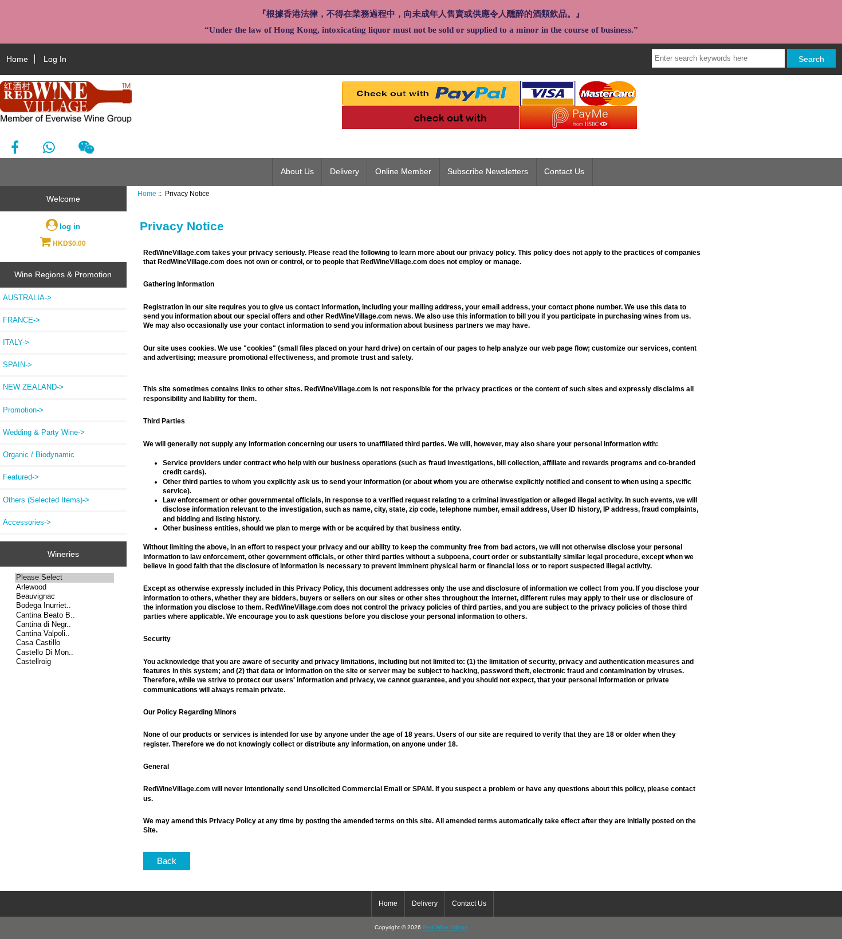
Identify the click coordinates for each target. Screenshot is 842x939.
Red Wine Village (445, 927)
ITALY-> (16, 342)
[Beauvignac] (64, 596)
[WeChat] (86, 147)
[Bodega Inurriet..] (64, 605)
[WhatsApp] (48, 147)
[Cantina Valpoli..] (64, 633)
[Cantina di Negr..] (64, 624)
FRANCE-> (21, 320)
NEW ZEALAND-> (33, 387)
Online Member (403, 171)
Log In (55, 59)
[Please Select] (64, 577)
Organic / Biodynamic (38, 454)
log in (70, 226)
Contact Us (564, 171)
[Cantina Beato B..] (64, 615)
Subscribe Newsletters (487, 171)
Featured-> (21, 477)
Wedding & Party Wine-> (44, 432)
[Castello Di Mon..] (64, 652)
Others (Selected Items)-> (46, 500)
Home (17, 59)
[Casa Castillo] (64, 642)
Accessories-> (27, 522)
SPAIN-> (17, 364)
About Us (297, 171)
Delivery (344, 171)
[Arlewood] (64, 587)
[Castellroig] (64, 661)
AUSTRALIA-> (27, 297)
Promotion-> (23, 410)
